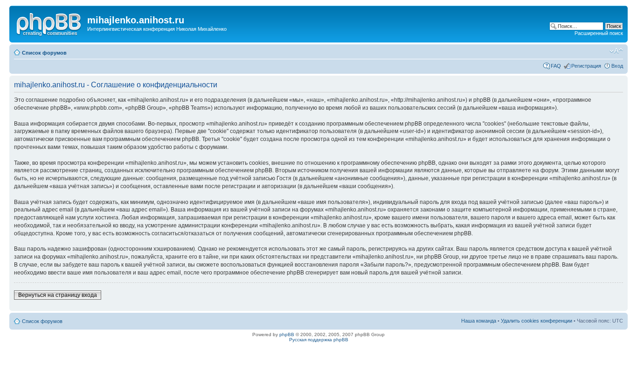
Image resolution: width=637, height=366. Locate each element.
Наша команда (478, 321)
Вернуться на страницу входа (57, 295)
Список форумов (44, 53)
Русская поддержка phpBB (318, 339)
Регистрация (586, 66)
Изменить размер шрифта (616, 51)
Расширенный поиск (599, 33)
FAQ (556, 66)
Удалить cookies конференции (536, 321)
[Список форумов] (49, 23)
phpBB (286, 334)
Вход (617, 66)
